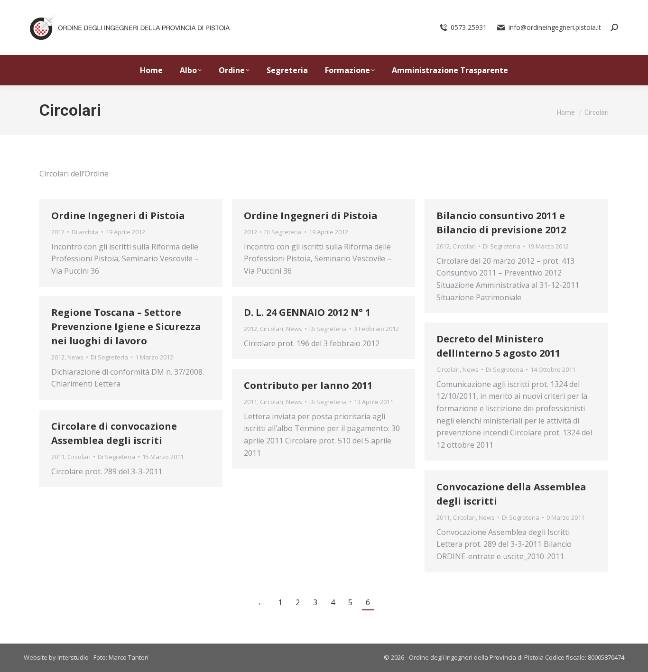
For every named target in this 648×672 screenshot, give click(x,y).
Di (85, 232)
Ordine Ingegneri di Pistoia (118, 215)
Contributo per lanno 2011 (308, 385)
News (75, 357)
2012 (58, 232)
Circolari (464, 246)
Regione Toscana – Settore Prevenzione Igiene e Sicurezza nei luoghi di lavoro (126, 326)
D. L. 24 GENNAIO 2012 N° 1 (307, 312)
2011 (250, 401)
